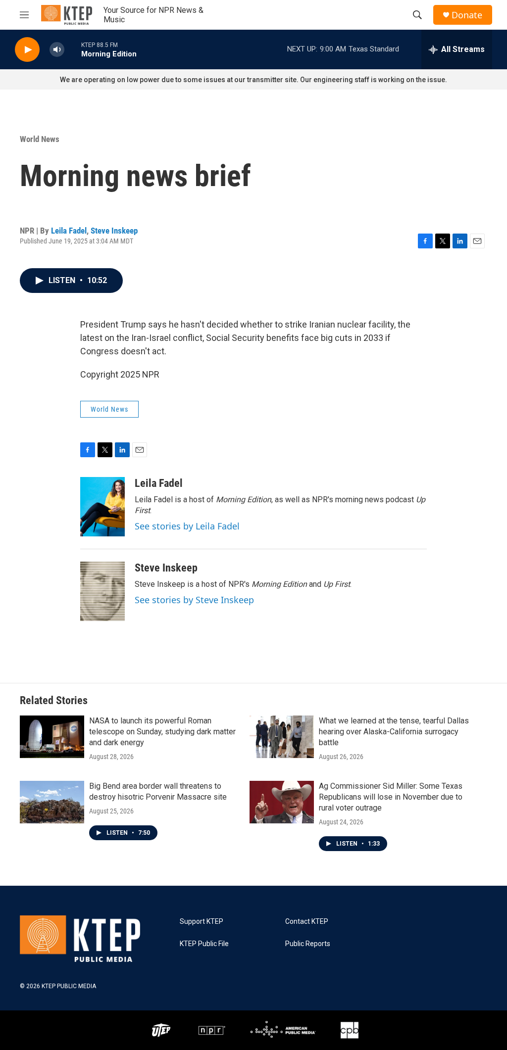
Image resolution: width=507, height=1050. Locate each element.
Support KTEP (201, 921)
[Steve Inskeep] (102, 591)
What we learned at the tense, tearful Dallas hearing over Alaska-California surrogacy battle (394, 731)
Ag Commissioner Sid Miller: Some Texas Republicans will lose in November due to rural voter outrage (390, 796)
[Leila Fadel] (102, 506)
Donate (467, 15)
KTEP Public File (204, 944)
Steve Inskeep (114, 231)
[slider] (72, 49)
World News (39, 139)
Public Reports (307, 944)
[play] (27, 49)
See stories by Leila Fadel (187, 526)
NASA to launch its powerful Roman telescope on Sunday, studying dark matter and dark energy (162, 731)
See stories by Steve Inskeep (194, 600)
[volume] (57, 50)
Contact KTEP (306, 921)
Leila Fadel (69, 231)
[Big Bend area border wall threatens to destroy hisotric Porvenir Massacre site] (52, 802)
